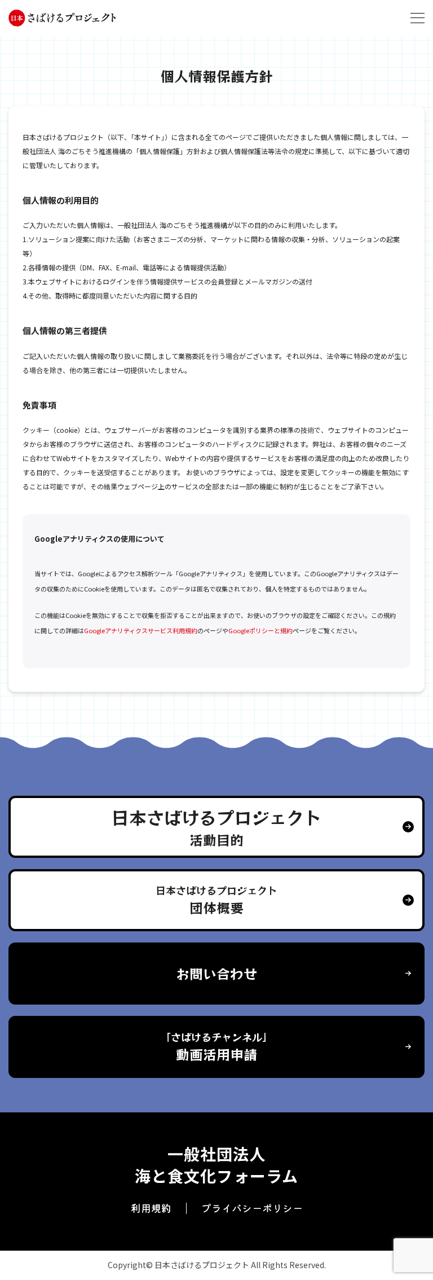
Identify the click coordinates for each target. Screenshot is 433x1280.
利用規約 (151, 1207)
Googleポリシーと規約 (260, 630)
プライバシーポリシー (252, 1207)
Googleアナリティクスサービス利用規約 (140, 630)
